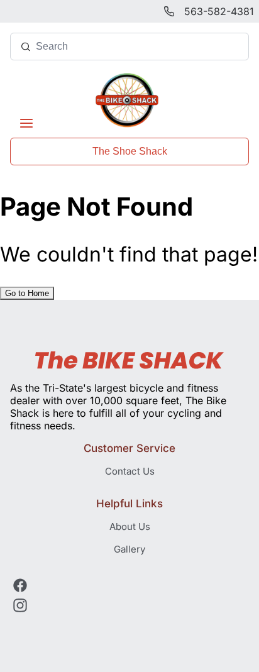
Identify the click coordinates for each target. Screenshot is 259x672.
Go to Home (27, 293)
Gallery (129, 549)
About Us (129, 526)
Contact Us (130, 471)
